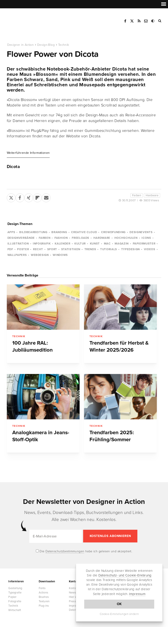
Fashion (61, 238)
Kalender (62, 243)
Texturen (44, 601)
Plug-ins (44, 606)
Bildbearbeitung (33, 232)
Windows (60, 255)
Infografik (42, 243)
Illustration (18, 243)
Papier (12, 597)
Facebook (125, 21)
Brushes (44, 597)
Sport (52, 249)
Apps (11, 232)
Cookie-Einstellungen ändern (119, 614)
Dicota (13, 166)
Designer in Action (29, 19)
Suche (160, 21)
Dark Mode (153, 21)
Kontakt (146, 21)
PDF (10, 249)
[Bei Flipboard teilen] (37, 197)
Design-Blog (46, 45)
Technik (63, 45)
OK (119, 604)
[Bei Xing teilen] (28, 197)
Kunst (95, 243)
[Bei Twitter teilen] (11, 197)
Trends (90, 249)
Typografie (14, 592)
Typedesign (130, 249)
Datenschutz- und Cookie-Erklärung (125, 575)
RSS (139, 21)
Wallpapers (17, 255)
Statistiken (70, 249)
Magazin (122, 243)
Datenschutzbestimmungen (65, 551)
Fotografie (14, 601)
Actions (43, 592)
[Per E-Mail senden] (46, 197)
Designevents (141, 232)
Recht (38, 249)
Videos (149, 249)
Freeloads (80, 238)
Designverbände (21, 238)
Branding (59, 232)
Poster (23, 249)
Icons (146, 238)
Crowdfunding (113, 232)
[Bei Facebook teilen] (20, 197)
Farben (136, 195)
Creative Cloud (84, 232)
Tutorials (108, 249)
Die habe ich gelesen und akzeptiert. (85, 551)
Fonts (42, 588)
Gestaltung (15, 588)
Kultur (80, 243)
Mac (107, 243)
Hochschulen (126, 238)
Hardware (152, 195)
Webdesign (40, 255)
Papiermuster (144, 243)
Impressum (137, 594)
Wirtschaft (14, 610)
